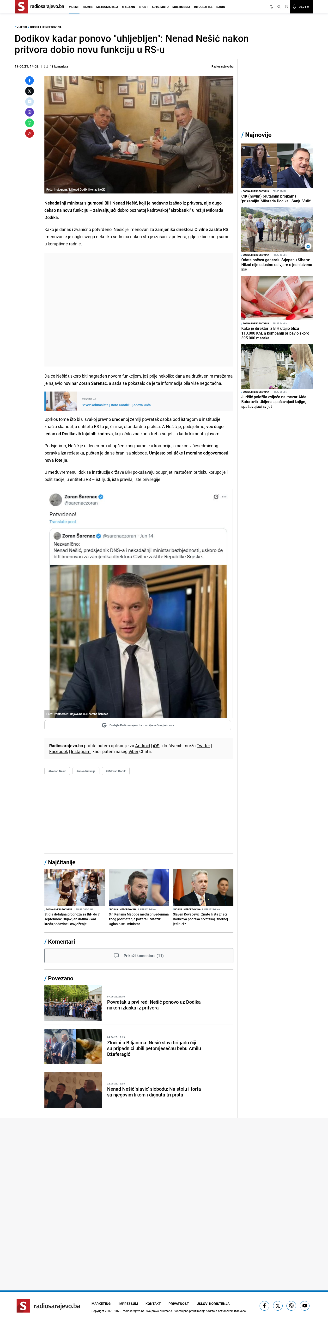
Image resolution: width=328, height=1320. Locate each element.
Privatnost (179, 1303)
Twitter (203, 745)
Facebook (58, 751)
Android (142, 745)
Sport (143, 7)
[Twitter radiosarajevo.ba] (278, 1306)
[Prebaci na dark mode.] (272, 6)
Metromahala (107, 7)
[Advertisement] (138, 310)
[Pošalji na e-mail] (29, 101)
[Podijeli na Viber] (29, 112)
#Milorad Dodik (116, 771)
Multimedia (181, 7)
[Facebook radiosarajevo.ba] (264, 1306)
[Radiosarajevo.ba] (48, 1306)
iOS (156, 745)
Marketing (101, 1303)
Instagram (81, 751)
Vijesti (74, 7)
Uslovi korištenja (213, 1303)
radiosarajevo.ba (134, 1311)
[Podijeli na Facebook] (29, 80)
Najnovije (258, 135)
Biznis (87, 7)
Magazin (128, 7)
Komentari (61, 941)
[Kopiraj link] (29, 133)
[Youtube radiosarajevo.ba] (305, 1306)
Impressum (128, 1303)
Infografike (203, 7)
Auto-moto (160, 7)
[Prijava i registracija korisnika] (286, 6)
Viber (133, 751)
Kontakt (153, 1303)
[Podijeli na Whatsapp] (29, 122)
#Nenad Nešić (57, 771)
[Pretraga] (279, 7)
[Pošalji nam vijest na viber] (291, 1306)
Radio (220, 7)
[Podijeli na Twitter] (29, 91)
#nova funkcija (86, 771)
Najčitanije (61, 862)
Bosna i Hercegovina (45, 27)
